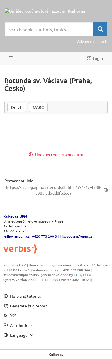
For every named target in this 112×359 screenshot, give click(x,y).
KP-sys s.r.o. (83, 274)
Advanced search (92, 41)
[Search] (100, 29)
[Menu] (10, 58)
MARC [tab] (38, 107)
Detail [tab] (16, 107)
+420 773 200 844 (46, 236)
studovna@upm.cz (77, 236)
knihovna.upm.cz (16, 236)
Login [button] (98, 58)
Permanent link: (18, 180)
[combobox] (49, 29)
